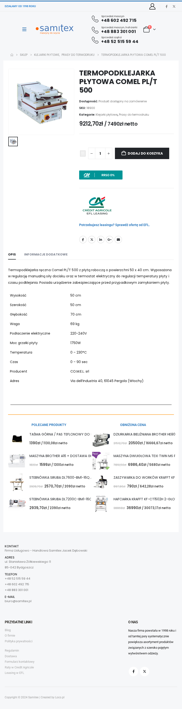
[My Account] (152, 6)
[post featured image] (17, 439)
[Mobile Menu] (26, 29)
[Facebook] (167, 6)
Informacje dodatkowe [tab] (46, 254)
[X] (174, 6)
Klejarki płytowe (107, 115)
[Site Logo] (54, 29)
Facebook (83, 239)
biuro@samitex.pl (18, 601)
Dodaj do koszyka (145, 153)
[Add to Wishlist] (83, 154)
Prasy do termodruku (134, 115)
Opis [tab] (12, 254)
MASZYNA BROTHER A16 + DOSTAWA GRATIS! (64, 456)
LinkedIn (101, 239)
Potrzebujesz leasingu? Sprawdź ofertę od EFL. (114, 225)
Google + (109, 239)
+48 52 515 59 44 (17, 578)
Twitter (92, 239)
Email (118, 239)
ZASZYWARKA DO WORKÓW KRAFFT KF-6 (146, 477)
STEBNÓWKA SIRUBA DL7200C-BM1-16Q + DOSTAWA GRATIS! (77, 499)
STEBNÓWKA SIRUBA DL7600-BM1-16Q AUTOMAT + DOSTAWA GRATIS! (85, 477)
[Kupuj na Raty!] (101, 174)
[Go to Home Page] (11, 55)
